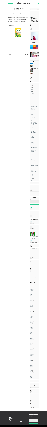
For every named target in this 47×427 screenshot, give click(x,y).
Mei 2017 (31, 359)
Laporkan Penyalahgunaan (33, 282)
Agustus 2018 (31, 349)
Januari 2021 (31, 326)
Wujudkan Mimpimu (33, 136)
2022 (30, 24)
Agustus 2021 (31, 322)
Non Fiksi (31, 258)
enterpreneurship (32, 80)
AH (31, 120)
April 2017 (31, 360)
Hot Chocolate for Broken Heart (34, 123)
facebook (31, 390)
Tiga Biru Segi (32, 143)
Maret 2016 (31, 371)
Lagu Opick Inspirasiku (33, 138)
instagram (31, 250)
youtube (31, 195)
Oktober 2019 (31, 338)
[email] (12, 3)
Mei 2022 (31, 317)
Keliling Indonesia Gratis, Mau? (34, 175)
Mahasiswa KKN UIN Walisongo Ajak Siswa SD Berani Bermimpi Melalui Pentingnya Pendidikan (34, 12)
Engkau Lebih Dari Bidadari (33, 152)
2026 (31, 84)
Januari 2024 (31, 304)
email (30, 270)
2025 (31, 85)
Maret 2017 (31, 361)
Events (27, 0)
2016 (31, 91)
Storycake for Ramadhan (20, 9)
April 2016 (31, 370)
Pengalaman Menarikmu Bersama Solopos (34, 105)
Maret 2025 (31, 295)
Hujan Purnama (32, 141)
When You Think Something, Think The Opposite (34, 95)
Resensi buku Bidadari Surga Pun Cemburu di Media (34, 117)
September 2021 (31, 321)
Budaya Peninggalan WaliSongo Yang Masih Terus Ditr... (34, 121)
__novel (31, 78)
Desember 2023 (31, 305)
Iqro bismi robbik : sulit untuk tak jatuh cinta (34, 164)
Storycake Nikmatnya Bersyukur (34, 122)
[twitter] (9, 3)
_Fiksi (31, 77)
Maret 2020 (31, 334)
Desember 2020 (31, 327)
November (32, 93)
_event (31, 189)
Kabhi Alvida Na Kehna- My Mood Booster (34, 119)
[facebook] (8, 3)
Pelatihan (24, 0)
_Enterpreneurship (32, 27)
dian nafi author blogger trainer (33, 275)
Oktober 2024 (31, 299)
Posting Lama (26, 54)
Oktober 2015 (31, 375)
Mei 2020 (31, 332)
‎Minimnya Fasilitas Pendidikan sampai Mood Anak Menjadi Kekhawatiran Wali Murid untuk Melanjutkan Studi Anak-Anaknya (34, 66)
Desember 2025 (31, 288)
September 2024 (31, 300)
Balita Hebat (32, 131)
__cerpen (31, 187)
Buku (21, 0)
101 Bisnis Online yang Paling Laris (34, 158)
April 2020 (31, 333)
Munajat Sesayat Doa (33, 142)
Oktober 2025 (31, 290)
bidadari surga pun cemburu (33, 150)
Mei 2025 (31, 294)
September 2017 (31, 356)
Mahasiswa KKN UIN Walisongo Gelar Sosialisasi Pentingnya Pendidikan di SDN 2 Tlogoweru (34, 14)
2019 (31, 89)
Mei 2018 (31, 350)
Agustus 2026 (31, 285)
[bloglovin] (10, 3)
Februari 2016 (31, 372)
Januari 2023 (31, 312)
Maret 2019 (31, 343)
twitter (31, 194)
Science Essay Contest (33, 109)
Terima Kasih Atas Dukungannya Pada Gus (34, 103)
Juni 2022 (31, 316)
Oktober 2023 (31, 306)
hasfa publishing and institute (33, 274)
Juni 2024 (31, 301)
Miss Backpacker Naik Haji (33, 171)
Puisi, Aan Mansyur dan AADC (35, 68)
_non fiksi (31, 79)
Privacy (31, 246)
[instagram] (11, 3)
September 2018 (31, 348)
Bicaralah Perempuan (33, 137)
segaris (32, 159)
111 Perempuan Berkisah (33, 108)
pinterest (31, 269)
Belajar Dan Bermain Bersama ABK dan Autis (34, 154)
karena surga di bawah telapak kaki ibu (34, 124)
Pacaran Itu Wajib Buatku (33, 104)
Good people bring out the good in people (34, 127)
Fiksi (30, 262)
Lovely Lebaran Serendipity (33, 113)
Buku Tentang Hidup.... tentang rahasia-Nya (34, 163)
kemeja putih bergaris (33, 160)
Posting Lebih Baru (10, 54)
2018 (30, 26)
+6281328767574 (31, 186)
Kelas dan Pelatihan (32, 257)
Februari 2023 (31, 311)
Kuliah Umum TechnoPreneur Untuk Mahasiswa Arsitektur (34, 101)
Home (19, 0)
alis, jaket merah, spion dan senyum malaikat (34, 165)
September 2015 (31, 376)
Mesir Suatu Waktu (33, 172)
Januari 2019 (31, 345)
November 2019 (31, 337)
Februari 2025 (31, 296)
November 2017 (31, 354)
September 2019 (31, 339)
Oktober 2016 (31, 365)
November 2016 (31, 364)
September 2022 (31, 315)
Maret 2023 (31, 310)
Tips (30, 81)
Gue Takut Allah (32, 151)
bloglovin (31, 391)
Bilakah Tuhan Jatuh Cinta (33, 132)
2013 (31, 180)
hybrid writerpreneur (23, 3)
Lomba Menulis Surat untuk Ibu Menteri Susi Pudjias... (34, 107)
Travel (21, 421)
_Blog (31, 28)
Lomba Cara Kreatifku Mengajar (34, 106)
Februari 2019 (31, 344)
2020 (30, 25)
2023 (31, 86)
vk (30, 402)
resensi (31, 190)
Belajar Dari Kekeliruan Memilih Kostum (34, 115)
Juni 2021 (31, 323)
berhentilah (32, 114)
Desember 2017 (31, 353)
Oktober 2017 (31, 355)
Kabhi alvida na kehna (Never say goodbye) (34, 174)
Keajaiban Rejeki (32, 170)
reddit (30, 401)
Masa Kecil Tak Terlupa (33, 130)
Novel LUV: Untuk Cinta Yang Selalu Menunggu (34, 147)
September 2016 (31, 366)
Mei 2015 (31, 377)
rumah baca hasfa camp (32, 407)
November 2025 (31, 289)
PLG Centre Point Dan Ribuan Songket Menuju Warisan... (34, 98)
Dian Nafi (10, 26)
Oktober (32, 178)
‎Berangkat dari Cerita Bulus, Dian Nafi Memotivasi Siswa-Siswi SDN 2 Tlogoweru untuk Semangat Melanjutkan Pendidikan (34, 21)
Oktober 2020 (31, 328)
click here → (36, 42)
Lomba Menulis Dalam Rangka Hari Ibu (34, 118)
